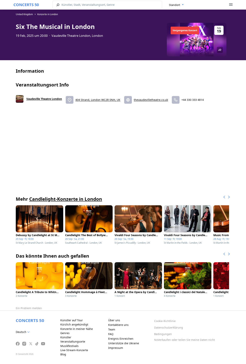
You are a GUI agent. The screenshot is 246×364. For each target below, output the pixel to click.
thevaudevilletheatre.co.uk (151, 100)
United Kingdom (24, 14)
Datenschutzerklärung (168, 327)
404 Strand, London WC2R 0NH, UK (97, 100)
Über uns (114, 320)
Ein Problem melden (29, 308)
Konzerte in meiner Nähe (76, 329)
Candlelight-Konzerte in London (65, 199)
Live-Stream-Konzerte (74, 350)
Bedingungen (163, 334)
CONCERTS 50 (26, 4)
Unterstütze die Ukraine (123, 343)
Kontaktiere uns (118, 325)
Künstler (65, 337)
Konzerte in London (47, 14)
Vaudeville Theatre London (44, 99)
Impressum (115, 348)
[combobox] (176, 5)
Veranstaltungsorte (72, 341)
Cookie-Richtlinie (165, 321)
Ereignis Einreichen (120, 338)
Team (111, 329)
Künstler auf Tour (71, 320)
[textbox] (23, 332)
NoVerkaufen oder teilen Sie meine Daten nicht (184, 340)
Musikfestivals (69, 346)
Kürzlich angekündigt (74, 324)
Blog (63, 354)
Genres (65, 333)
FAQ (110, 334)
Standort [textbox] (174, 5)
